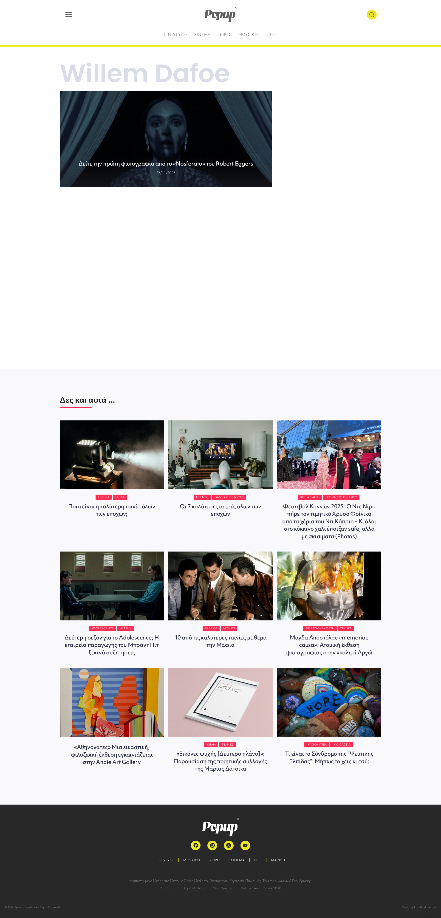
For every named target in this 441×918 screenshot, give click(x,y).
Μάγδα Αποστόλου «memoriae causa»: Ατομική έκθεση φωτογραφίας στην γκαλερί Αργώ (329, 645)
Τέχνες (346, 628)
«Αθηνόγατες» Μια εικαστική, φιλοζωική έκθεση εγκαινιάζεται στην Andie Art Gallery (112, 754)
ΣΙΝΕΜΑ (238, 860)
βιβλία (211, 744)
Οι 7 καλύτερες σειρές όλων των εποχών (220, 510)
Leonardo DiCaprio (341, 497)
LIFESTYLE (164, 860)
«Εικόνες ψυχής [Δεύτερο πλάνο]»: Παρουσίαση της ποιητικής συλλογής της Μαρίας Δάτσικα (220, 761)
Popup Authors (194, 888)
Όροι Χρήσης (222, 888)
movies (229, 628)
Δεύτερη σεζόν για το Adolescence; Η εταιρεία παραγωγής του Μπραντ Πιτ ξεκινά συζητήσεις (112, 645)
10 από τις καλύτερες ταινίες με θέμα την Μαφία (221, 641)
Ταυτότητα (167, 888)
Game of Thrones (229, 497)
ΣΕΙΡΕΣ (215, 860)
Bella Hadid (309, 497)
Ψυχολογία (342, 744)
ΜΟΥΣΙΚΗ (191, 860)
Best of (211, 628)
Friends (202, 497)
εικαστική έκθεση (319, 628)
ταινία (120, 497)
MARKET (278, 860)
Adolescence (102, 628)
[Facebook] (196, 845)
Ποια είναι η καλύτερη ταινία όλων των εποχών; (111, 510)
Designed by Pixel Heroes (419, 907)
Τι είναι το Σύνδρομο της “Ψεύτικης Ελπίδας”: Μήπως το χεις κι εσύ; (329, 757)
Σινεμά (104, 497)
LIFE (258, 860)
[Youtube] (245, 845)
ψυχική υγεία (317, 744)
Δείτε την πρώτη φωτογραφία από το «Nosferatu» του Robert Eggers (166, 163)
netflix (125, 628)
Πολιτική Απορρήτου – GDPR (261, 888)
